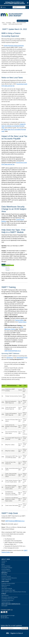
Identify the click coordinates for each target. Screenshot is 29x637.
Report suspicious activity (17, 3)
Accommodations (5, 569)
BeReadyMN (4, 605)
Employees (5, 581)
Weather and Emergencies (10, 604)
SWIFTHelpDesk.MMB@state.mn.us (14, 521)
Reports (4, 573)
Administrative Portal (22, 357)
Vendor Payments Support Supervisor (14, 45)
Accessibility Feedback (6, 567)
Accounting (8, 22)
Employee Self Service (22, 20)
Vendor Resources (5, 602)
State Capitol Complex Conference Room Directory (13, 591)
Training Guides (19, 320)
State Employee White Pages (8, 590)
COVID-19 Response (6, 579)
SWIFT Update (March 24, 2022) (15, 24)
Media (2, 564)
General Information (21, 22)
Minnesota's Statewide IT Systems (9, 597)
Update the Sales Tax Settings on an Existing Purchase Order (13, 125)
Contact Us (4, 561)
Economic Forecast (6, 576)
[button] (22, 21)
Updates (5, 24)
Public (3, 593)
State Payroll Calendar (6, 588)
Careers (3, 562)
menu (4, 7)
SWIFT (14, 22)
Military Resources (5, 585)
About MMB (5, 559)
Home (3, 22)
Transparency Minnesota (7, 600)
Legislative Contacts (6, 571)
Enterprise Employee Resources (9, 578)
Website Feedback (5, 566)
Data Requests (5, 595)
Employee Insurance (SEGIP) (8, 583)
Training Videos (22, 322)
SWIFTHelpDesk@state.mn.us (12, 350)
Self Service (10, 357)
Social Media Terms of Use (7, 598)
